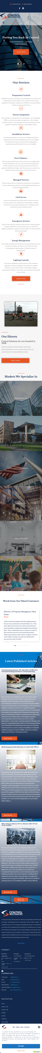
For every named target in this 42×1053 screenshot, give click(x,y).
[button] (39, 1027)
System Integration (21, 115)
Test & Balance (20, 158)
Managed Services (21, 180)
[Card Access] (21, 191)
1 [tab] (13, 646)
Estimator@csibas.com (15, 990)
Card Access (21, 197)
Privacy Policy (21, 1050)
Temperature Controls (21, 95)
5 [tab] (22, 646)
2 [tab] (15, 646)
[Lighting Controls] (21, 254)
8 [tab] (29, 646)
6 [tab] (24, 646)
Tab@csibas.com (14, 984)
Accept (21, 1046)
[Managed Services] (21, 173)
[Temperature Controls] (21, 89)
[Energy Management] (21, 234)
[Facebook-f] (19, 8)
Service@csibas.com (15, 982)
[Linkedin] (23, 8)
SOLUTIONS (21, 52)
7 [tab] (27, 646)
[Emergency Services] (21, 215)
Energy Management (21, 241)
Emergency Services (21, 221)
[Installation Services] (21, 128)
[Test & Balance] (21, 152)
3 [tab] (17, 646)
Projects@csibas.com (15, 987)
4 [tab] (20, 646)
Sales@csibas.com (14, 979)
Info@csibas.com (14, 977)
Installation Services (21, 134)
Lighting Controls (21, 260)
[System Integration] (21, 108)
